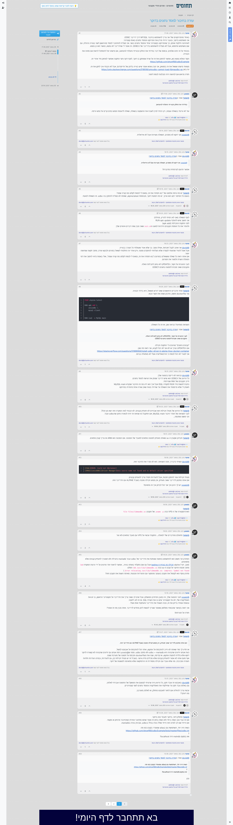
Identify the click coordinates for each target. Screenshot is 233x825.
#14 (80, 531)
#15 (80, 555)
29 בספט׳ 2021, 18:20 (167, 213)
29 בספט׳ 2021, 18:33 (167, 407)
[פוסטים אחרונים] (230, 13)
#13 (80, 504)
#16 (80, 593)
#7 (80, 243)
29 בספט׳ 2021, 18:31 (172, 371)
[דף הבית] (230, 3)
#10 (80, 407)
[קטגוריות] (230, 8)
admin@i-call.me (174, 81)
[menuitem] (3, 3)
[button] (230, 822)
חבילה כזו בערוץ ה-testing (162, 564)
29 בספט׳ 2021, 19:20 (171, 555)
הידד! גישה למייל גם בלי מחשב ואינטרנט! (175, 83)
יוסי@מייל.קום (181, 117)
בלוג (172, 117)
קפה (166, 117)
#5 (80, 189)
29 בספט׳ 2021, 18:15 (172, 152)
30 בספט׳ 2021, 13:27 (167, 632)
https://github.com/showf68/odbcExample (169, 61)
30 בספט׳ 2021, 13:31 (172, 678)
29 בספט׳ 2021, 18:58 (171, 504)
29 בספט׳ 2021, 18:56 (172, 457)
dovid (187, 131)
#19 (80, 713)
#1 (79, 33)
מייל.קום (162, 120)
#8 (80, 287)
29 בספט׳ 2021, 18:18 (167, 189)
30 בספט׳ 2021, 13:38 (167, 713)
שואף (187, 33)
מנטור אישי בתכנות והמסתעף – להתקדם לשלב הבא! (168, 141)
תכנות (189, 26)
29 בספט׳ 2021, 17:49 (172, 33)
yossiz (186, 94)
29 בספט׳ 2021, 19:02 (171, 531)
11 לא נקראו (52, 77)
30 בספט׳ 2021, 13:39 (172, 754)
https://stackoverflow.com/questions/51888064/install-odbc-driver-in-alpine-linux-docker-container (143, 351)
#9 (80, 371)
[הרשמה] (3, 8)
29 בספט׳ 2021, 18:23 (172, 243)
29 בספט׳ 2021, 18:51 (171, 434)
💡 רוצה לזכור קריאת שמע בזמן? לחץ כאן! (59, 6)
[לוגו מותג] (184, 6)
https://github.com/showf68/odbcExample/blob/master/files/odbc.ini (157, 730)
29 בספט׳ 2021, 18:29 (167, 287)
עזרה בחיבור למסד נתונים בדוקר (163, 98)
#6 (80, 213)
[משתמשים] (230, 17)
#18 (80, 678)
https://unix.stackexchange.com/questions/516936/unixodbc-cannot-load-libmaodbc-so (142, 69)
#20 (80, 754)
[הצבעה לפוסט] (89, 87)
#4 (80, 152)
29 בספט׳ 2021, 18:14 (167, 131)
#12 (80, 457)
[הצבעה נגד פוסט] (81, 87)
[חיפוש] (230, 22)
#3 (80, 131)
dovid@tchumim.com (86, 141)
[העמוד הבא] (108, 804)
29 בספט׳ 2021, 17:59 (171, 94)
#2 (80, 94)
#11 (80, 434)
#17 (80, 632)
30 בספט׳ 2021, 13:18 (172, 593)
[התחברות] (3, 3)
